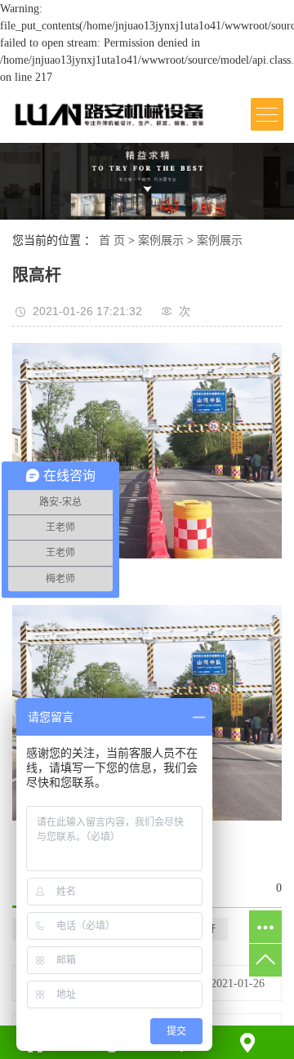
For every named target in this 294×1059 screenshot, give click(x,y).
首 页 (112, 240)
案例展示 (161, 240)
